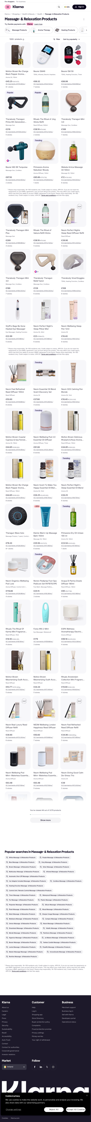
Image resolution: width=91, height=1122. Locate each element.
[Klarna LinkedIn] (41, 1067)
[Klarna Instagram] (53, 1067)
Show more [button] (45, 820)
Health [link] (39, 14)
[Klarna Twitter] (47, 1067)
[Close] (87, 1095)
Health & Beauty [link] (28, 14)
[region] (45, 1104)
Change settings (13, 1109)
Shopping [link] (16, 14)
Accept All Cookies (76, 1109)
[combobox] (71, 39)
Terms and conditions (48, 195)
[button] (66, 7)
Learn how (38, 24)
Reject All (54, 1109)
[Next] (83, 30)
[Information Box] (23, 39)
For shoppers (9, 2)
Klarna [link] (7, 14)
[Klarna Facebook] (35, 1067)
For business (21, 2)
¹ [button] (15, 84)
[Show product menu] (84, 19)
